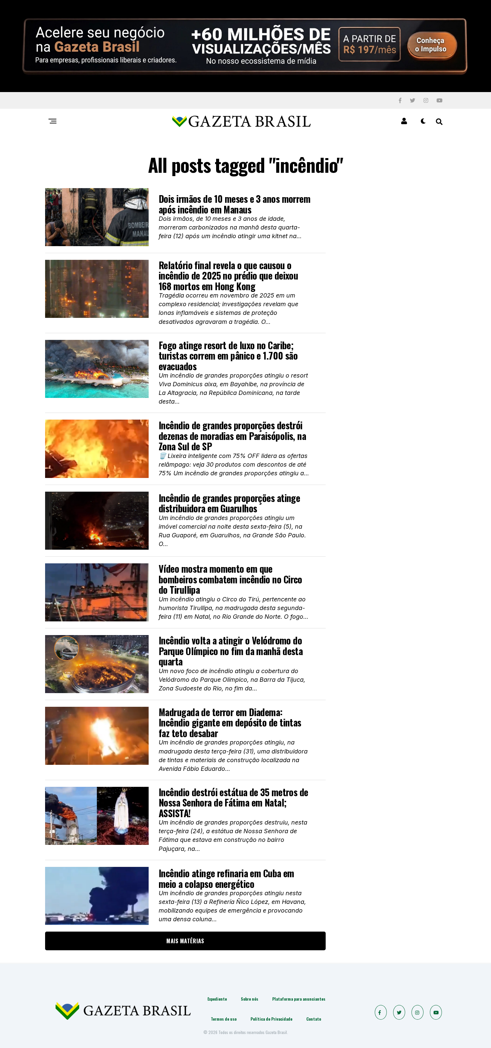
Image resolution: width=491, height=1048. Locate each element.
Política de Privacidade (271, 1019)
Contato (313, 1019)
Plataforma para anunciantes (298, 999)
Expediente (217, 999)
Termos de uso (223, 1019)
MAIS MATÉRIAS (185, 941)
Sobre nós (249, 999)
